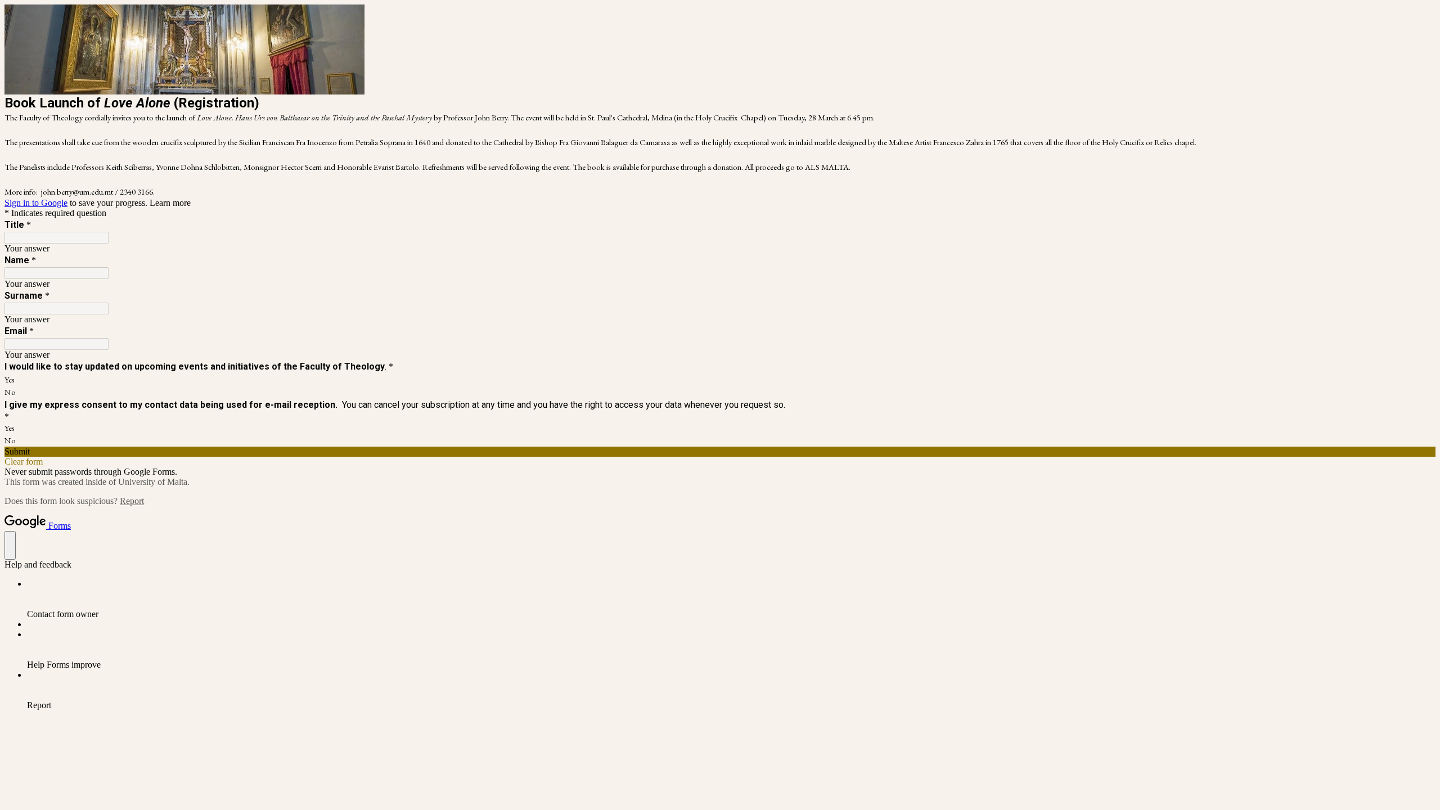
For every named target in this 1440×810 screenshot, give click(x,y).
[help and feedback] (10, 545)
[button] (720, 452)
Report (132, 501)
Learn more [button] (170, 203)
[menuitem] (731, 599)
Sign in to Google (36, 203)
